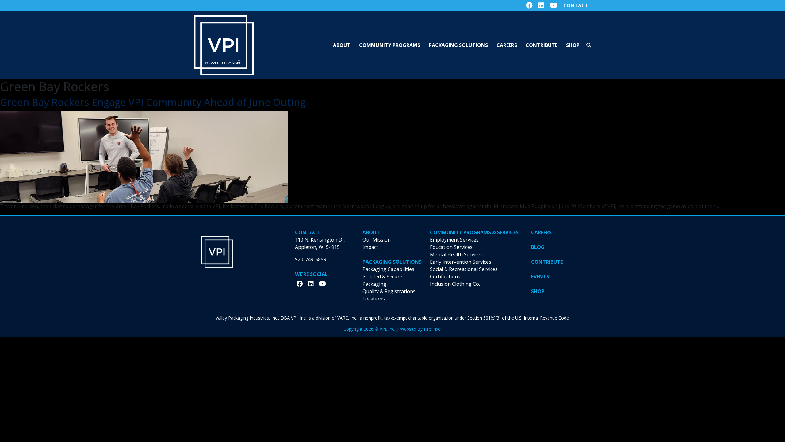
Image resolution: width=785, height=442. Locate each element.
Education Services (451, 247)
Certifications (445, 276)
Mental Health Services (456, 254)
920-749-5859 (310, 259)
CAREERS (541, 232)
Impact (370, 247)
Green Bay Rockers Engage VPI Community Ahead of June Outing (153, 102)
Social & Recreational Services (464, 269)
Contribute (541, 45)
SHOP (538, 291)
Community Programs (389, 45)
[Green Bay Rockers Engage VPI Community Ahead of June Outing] (144, 156)
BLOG (538, 247)
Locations (373, 298)
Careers (506, 45)
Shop (573, 45)
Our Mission (376, 239)
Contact (575, 5)
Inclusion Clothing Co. (455, 284)
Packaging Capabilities (388, 269)
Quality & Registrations (388, 291)
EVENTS (540, 276)
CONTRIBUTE (547, 261)
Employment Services (454, 239)
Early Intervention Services (460, 261)
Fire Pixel (433, 329)
